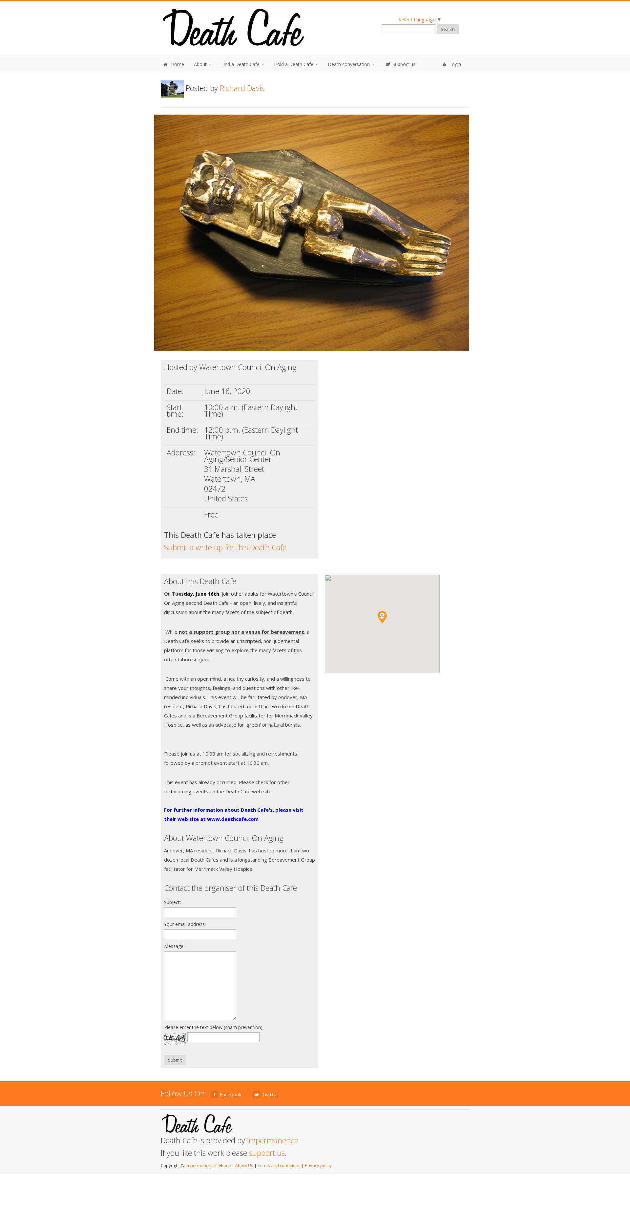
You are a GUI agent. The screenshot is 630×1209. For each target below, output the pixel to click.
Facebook (231, 1094)
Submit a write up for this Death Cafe (225, 547)
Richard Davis (242, 88)
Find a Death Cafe (241, 64)
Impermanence (272, 1140)
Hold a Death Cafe (294, 64)
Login (454, 64)
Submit (175, 1060)
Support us (403, 64)
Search (448, 29)
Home (177, 64)
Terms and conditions (279, 1165)
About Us (244, 1165)
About (201, 64)
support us (267, 1153)
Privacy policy (318, 1165)
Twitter (270, 1094)
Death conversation (349, 64)
